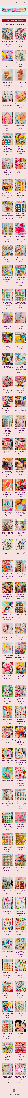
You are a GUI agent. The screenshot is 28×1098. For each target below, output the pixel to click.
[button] (2, 2)
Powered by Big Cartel (14, 1094)
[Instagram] (14, 1090)
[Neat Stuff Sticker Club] (14, 10)
